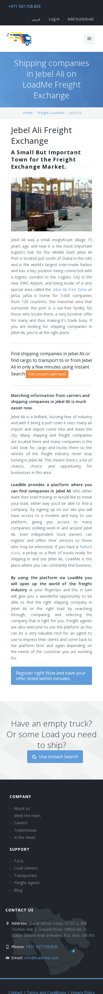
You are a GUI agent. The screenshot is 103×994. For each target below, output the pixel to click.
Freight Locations (51, 112)
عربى (36, 19)
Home (28, 112)
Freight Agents (27, 882)
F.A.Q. (19, 860)
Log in (54, 19)
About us (22, 808)
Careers (21, 822)
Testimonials (25, 830)
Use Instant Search (58, 757)
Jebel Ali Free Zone (70, 289)
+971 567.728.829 (24, 6)
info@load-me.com (41, 957)
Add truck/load (80, 19)
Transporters (25, 875)
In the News (24, 837)
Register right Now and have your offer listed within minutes (51, 676)
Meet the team (27, 815)
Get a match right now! (47, 374)
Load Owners (26, 868)
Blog (18, 890)
